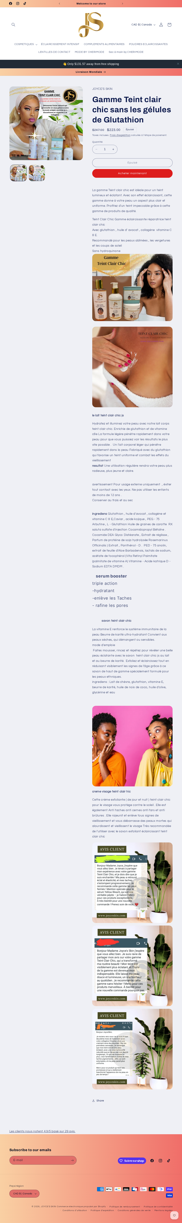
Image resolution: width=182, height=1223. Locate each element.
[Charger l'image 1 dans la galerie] (18, 173)
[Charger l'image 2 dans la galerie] (37, 173)
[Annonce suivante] (123, 3)
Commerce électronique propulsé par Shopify (81, 1207)
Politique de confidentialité (158, 1207)
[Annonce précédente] (59, 3)
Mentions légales (163, 1210)
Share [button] (100, 1100)
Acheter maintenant (132, 173)
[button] (13, 25)
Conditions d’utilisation (75, 1210)
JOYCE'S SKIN (49, 1207)
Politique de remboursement (124, 1207)
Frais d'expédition (120, 135)
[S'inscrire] (72, 1160)
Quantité (97, 142)
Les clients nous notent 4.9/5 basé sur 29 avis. (42, 1131)
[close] (178, 63)
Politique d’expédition (102, 1210)
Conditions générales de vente (134, 1210)
